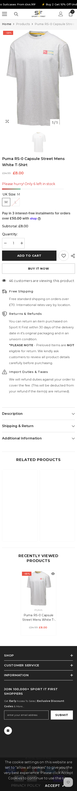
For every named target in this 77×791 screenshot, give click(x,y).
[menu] (4, 13)
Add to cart (29, 256)
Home (6, 24)
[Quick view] (53, 574)
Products (23, 24)
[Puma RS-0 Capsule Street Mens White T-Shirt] (38, 588)
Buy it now (38, 268)
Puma (38, 610)
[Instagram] (8, 731)
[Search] (16, 14)
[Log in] (61, 14)
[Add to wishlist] (64, 256)
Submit (61, 715)
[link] (19, 525)
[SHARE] (72, 256)
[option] (38, 78)
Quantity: (10, 234)
